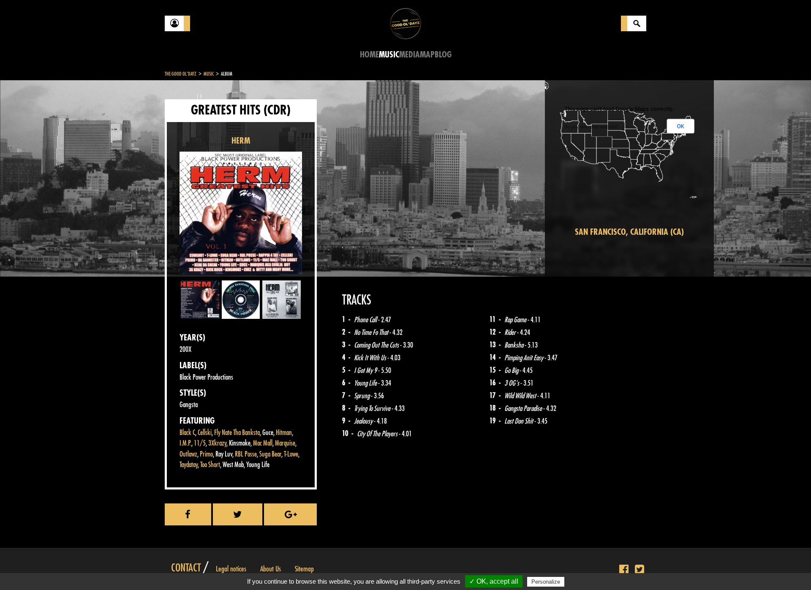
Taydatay (189, 464)
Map (427, 54)
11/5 (200, 443)
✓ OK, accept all (493, 581)
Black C (187, 432)
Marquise (285, 443)
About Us (270, 569)
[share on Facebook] (188, 514)
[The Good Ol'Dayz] (405, 23)
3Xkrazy (217, 443)
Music (389, 54)
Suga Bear (270, 454)
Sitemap (304, 569)
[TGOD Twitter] (639, 569)
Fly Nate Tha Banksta (237, 432)
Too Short (210, 464)
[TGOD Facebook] (624, 569)
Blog (443, 54)
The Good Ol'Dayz (180, 73)
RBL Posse (246, 454)
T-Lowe (291, 454)
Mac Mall (262, 443)
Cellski (205, 432)
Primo (206, 454)
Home (369, 54)
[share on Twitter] (238, 514)
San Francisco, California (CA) (629, 232)
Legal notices (231, 569)
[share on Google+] (290, 514)
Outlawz (188, 454)
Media (409, 54)
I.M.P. (185, 443)
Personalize (545, 582)
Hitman (284, 432)
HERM (240, 140)
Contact (186, 568)
